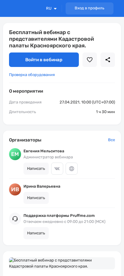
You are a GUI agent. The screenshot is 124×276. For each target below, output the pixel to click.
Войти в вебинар (43, 59)
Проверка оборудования (32, 74)
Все (111, 140)
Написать (36, 168)
